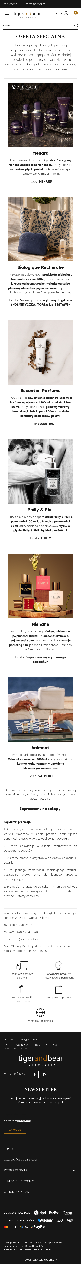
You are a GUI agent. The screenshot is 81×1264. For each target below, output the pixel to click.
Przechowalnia (59, 14)
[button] (7, 13)
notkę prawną (25, 1121)
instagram (44, 1074)
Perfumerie (10, 4)
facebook (35, 1074)
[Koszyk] (73, 14)
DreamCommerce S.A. (42, 1249)
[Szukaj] (76, 25)
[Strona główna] (34, 14)
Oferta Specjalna (35, 4)
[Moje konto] (66, 13)
